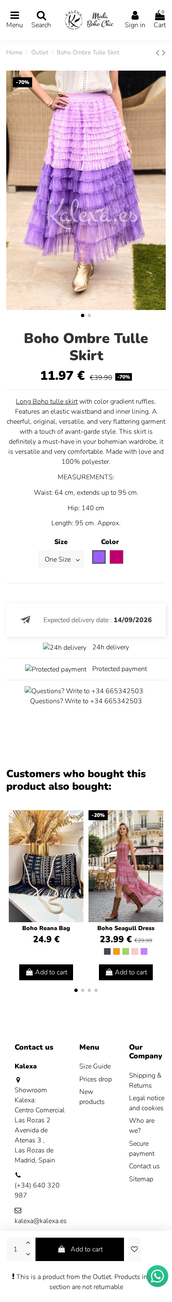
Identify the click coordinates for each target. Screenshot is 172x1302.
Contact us (144, 1166)
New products (92, 1096)
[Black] (107, 951)
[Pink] (135, 951)
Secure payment (141, 1148)
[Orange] (116, 951)
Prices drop (95, 1079)
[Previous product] (159, 52)
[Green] (125, 951)
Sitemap (141, 1179)
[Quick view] (76, 839)
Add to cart (87, 1249)
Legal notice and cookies (146, 1103)
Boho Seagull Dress (125, 928)
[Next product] (164, 52)
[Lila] (144, 951)
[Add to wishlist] (134, 1249)
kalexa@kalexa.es (41, 1221)
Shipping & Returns (145, 1080)
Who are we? (141, 1125)
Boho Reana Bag (46, 928)
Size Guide (95, 1066)
